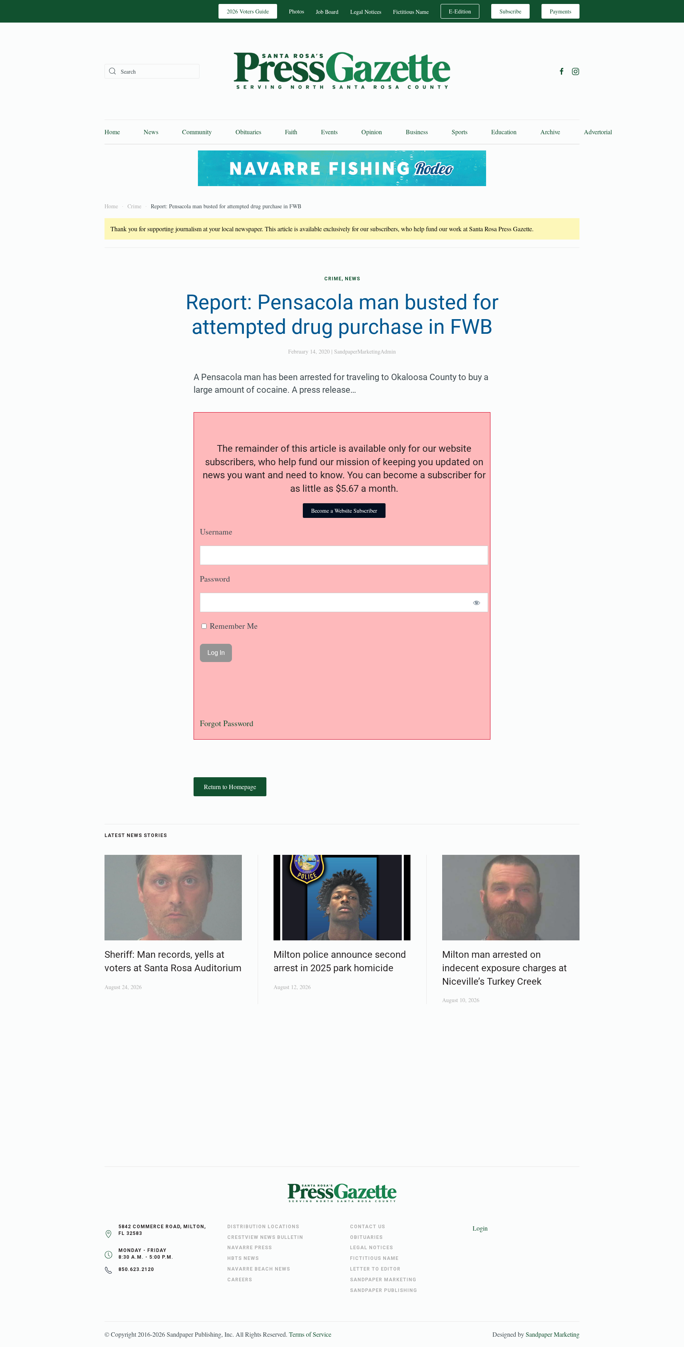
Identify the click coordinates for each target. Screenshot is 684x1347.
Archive (550, 131)
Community (197, 131)
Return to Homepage (230, 786)
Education (504, 131)
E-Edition (460, 11)
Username (216, 531)
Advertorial (598, 131)
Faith (291, 131)
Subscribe (510, 11)
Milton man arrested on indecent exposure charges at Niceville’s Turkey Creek (504, 968)
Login (480, 1228)
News (151, 131)
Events (329, 131)
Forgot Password (226, 723)
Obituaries (248, 131)
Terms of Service (310, 1334)
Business (417, 131)
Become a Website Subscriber (344, 510)
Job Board (327, 11)
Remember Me (233, 625)
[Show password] (477, 602)
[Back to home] (342, 71)
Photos (296, 11)
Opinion (371, 131)
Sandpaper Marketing (553, 1334)
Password (215, 578)
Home (112, 131)
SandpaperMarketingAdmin (365, 351)
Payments (560, 11)
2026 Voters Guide (248, 11)
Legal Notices (365, 11)
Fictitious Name (411, 11)
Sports (459, 131)
